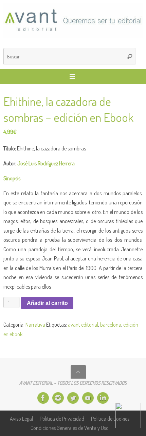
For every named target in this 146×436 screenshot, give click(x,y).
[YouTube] (88, 398)
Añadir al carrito (47, 303)
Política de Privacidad (62, 418)
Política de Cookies (110, 418)
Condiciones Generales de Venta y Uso (70, 427)
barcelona (110, 324)
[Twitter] (73, 398)
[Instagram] (58, 398)
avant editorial (83, 324)
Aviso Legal (21, 418)
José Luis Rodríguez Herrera (46, 163)
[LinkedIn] (103, 398)
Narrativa (35, 324)
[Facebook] (43, 398)
